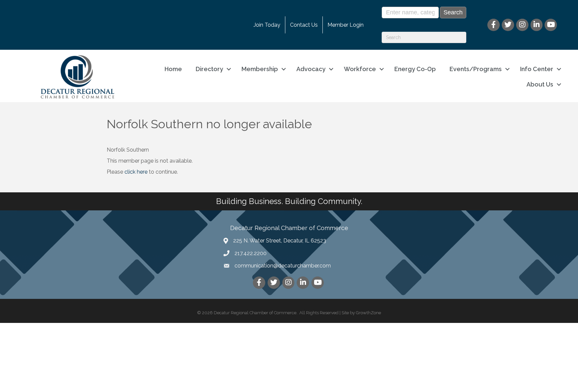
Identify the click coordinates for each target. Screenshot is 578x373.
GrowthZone (368, 312)
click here (136, 172)
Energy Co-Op (415, 68)
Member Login (345, 25)
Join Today (267, 25)
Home (173, 68)
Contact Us (304, 25)
